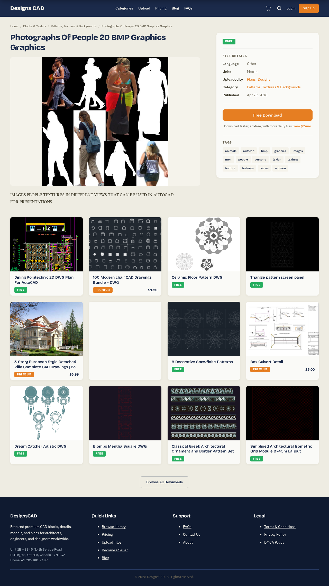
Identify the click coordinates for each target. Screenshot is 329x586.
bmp (264, 151)
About (188, 542)
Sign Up (309, 8)
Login (291, 8)
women (280, 168)
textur (277, 159)
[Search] (279, 8)
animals (230, 151)
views (264, 168)
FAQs (187, 526)
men (228, 159)
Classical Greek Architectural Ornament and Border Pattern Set (203, 449)
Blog (105, 557)
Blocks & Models (34, 26)
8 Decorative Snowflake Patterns (202, 362)
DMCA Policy (274, 542)
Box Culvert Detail (266, 362)
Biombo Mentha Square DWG (120, 446)
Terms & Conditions (280, 526)
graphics (280, 151)
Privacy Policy (275, 534)
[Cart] (268, 8)
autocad (248, 151)
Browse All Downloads (164, 482)
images (298, 151)
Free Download (267, 115)
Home (14, 26)
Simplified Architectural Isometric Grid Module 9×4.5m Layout (281, 449)
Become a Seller (115, 550)
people (243, 159)
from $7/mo (302, 126)
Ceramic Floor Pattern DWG (197, 277)
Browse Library (114, 526)
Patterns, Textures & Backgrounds (74, 26)
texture (230, 168)
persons (260, 159)
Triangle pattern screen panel (277, 277)
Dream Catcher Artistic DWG (40, 446)
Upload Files (112, 542)
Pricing (107, 534)
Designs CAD (27, 8)
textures (248, 168)
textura (293, 159)
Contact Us (191, 534)
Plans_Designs (258, 79)
